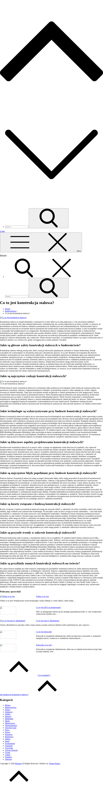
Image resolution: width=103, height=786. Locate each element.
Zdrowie (8, 759)
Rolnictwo (9, 737)
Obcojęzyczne (10, 728)
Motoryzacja (10, 723)
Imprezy (8, 716)
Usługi (7, 755)
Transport (9, 746)
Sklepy (8, 739)
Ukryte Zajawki (11, 750)
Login (2, 231)
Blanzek (3, 255)
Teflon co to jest (42, 596)
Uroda (7, 752)
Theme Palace (54, 763)
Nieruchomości (11, 725)
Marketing (9, 719)
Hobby (8, 714)
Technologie (10, 743)
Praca (7, 730)
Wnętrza (8, 757)
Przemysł (8, 734)
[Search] (42, 277)
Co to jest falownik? (44, 632)
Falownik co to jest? (44, 645)
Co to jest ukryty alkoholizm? (47, 621)
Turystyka (9, 748)
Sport (7, 741)
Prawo (7, 732)
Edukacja (8, 712)
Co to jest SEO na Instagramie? (48, 607)
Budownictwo (10, 707)
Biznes (7, 705)
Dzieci (7, 710)
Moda (7, 721)
